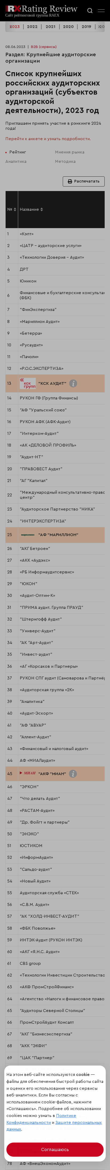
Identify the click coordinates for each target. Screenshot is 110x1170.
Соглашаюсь (55, 1149)
